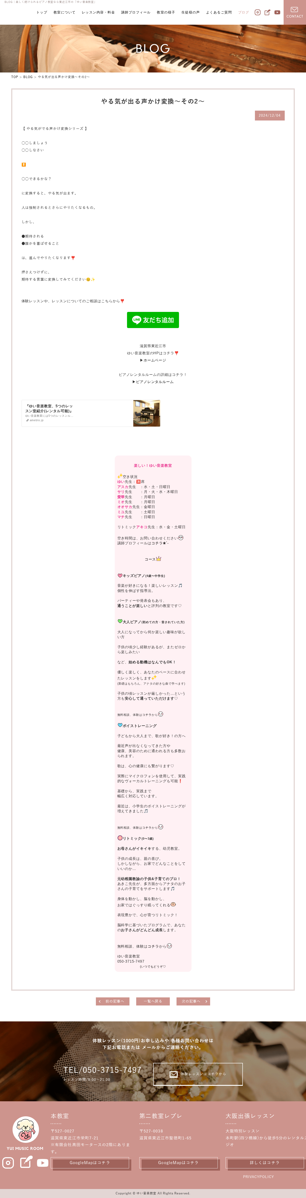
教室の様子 (166, 12)
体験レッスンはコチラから (203, 1074)
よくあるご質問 (219, 12)
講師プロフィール (136, 12)
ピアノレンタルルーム (155, 382)
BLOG (28, 77)
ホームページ (155, 360)
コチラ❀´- (160, 543)
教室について (65, 12)
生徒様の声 (190, 12)
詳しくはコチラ (265, 1163)
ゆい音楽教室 (146, 1193)
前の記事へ (115, 1001)
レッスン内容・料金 (98, 12)
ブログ (243, 12)
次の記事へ (191, 1001)
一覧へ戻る (153, 1001)
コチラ (147, 714)
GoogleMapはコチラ (90, 1163)
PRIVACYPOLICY (258, 1177)
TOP (14, 77)
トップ (41, 12)
